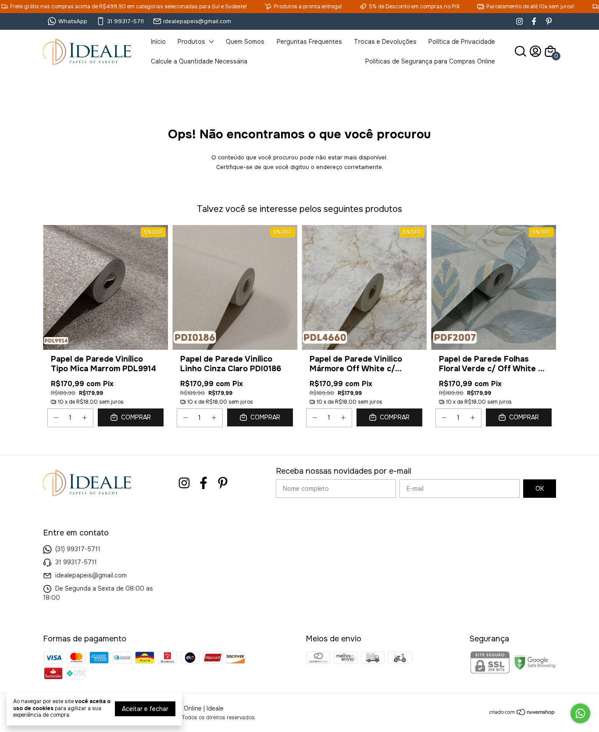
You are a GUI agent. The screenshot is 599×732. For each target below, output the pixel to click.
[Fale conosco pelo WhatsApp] (580, 713)
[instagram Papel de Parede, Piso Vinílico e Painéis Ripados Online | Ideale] (519, 21)
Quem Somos (245, 42)
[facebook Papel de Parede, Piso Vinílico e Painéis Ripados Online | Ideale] (534, 21)
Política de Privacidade (461, 42)
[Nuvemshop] (522, 714)
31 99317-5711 (125, 21)
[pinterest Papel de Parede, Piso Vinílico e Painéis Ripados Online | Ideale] (549, 21)
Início (158, 42)
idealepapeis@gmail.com (197, 21)
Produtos (191, 42)
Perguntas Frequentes (309, 42)
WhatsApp (72, 21)
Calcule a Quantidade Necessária (199, 61)
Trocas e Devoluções (385, 42)
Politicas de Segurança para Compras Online (430, 61)
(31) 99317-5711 (77, 549)
